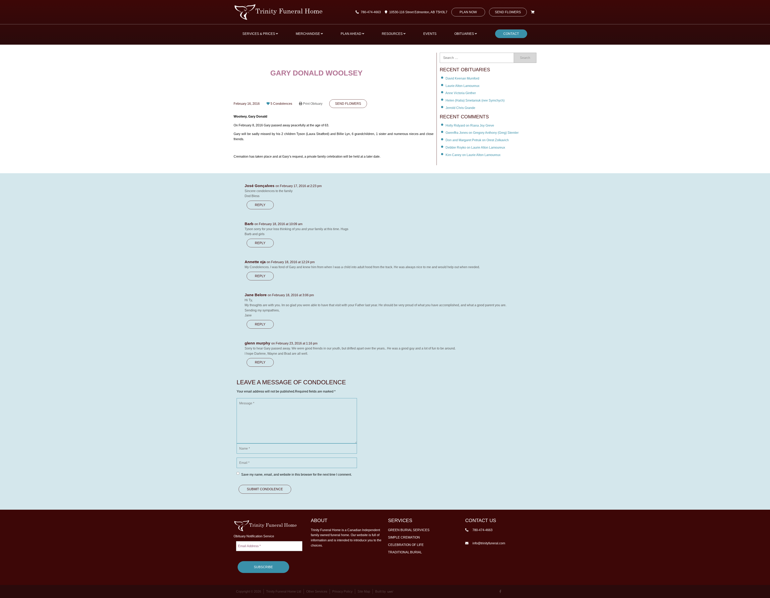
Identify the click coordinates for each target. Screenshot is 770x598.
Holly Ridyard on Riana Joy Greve (470, 125)
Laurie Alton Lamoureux (462, 85)
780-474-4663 (371, 12)
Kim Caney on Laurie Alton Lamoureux (473, 155)
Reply (260, 205)
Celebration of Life (406, 545)
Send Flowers (508, 12)
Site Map (364, 591)
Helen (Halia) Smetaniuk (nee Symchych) (475, 100)
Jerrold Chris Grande (460, 108)
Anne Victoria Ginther (460, 93)
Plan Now (468, 12)
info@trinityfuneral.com (488, 543)
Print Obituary (312, 103)
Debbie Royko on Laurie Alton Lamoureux (475, 147)
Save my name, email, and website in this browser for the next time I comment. (296, 474)
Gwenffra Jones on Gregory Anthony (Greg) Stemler (482, 132)
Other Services (316, 591)
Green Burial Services (409, 530)
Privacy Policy (342, 591)
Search (525, 57)
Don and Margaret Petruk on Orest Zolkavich (477, 140)
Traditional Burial (405, 552)
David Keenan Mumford (462, 78)
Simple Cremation (404, 537)
